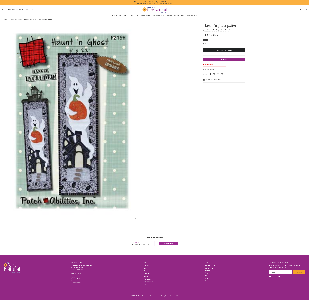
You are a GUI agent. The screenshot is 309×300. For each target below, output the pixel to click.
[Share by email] (222, 74)
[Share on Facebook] (210, 74)
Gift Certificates (149, 282)
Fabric (126, 15)
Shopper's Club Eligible (15, 19)
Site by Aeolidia (174, 296)
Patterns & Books (143, 15)
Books (146, 276)
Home (5, 19)
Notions (146, 273)
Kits (132, 15)
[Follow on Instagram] (275, 276)
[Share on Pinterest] (218, 74)
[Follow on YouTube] (284, 276)
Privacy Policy (165, 296)
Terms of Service (155, 296)
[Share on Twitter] (214, 74)
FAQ (206, 275)
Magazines (147, 279)
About (27, 9)
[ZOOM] (135, 218)
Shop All (146, 265)
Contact (34, 9)
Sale (182, 15)
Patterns (146, 271)
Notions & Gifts (158, 15)
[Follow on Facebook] (270, 276)
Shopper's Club (192, 15)
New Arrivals (116, 15)
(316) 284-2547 (76, 273)
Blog (4, 9)
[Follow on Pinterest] (279, 276)
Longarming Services (15, 9)
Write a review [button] (168, 243)
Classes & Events (173, 15)
